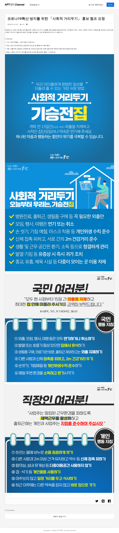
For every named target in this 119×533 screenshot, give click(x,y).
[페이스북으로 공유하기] (109, 501)
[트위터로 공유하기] (97, 501)
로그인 (110, 4)
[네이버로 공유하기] (103, 501)
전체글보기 (35, 4)
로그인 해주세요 (96, 4)
